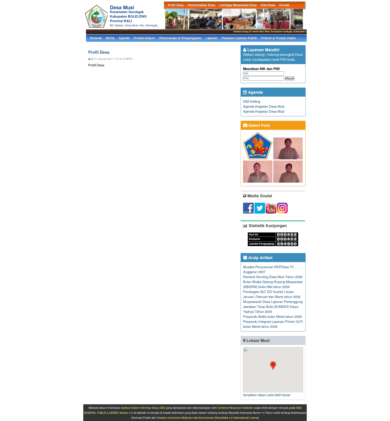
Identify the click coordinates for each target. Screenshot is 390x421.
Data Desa (268, 5)
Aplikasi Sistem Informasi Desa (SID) (143, 407)
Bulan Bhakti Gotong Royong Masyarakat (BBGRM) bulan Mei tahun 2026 (273, 284)
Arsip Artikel (259, 258)
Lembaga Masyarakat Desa (238, 5)
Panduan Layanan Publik (239, 38)
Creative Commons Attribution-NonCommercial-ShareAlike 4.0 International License (208, 417)
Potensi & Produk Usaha (278, 38)
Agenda (124, 38)
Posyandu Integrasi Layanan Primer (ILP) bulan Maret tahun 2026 (273, 324)
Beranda (96, 38)
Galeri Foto (258, 125)
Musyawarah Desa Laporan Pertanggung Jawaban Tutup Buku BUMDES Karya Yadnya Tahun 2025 (273, 306)
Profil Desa (175, 5)
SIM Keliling (251, 101)
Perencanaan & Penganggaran (180, 38)
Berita (110, 38)
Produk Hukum (144, 38)
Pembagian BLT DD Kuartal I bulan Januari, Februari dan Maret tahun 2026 (271, 294)
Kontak (284, 5)
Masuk (289, 78)
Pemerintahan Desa (201, 5)
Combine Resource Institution (235, 407)
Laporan (212, 38)
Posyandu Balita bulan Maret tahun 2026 (272, 316)
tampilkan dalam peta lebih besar (266, 394)
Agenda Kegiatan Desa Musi (263, 106)
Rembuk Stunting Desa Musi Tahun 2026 (272, 276)
